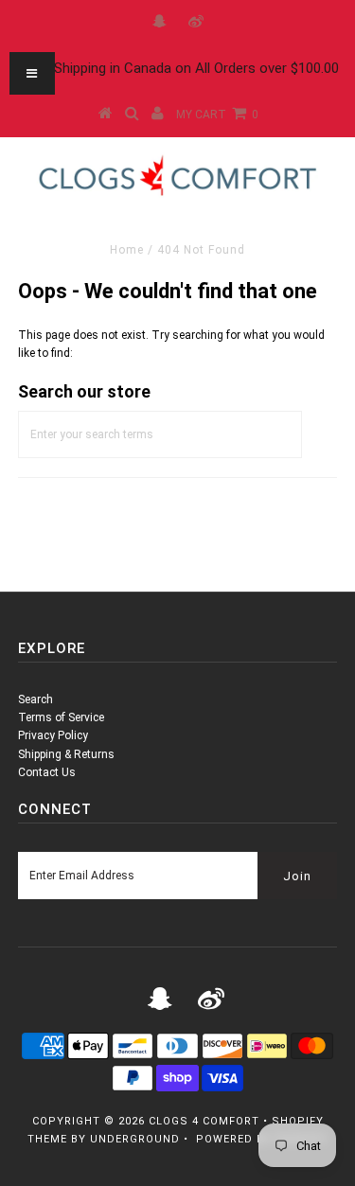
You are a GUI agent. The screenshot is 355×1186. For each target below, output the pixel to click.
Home (127, 250)
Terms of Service (61, 717)
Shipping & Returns (66, 754)
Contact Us (47, 772)
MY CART (217, 114)
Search (35, 699)
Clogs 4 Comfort (204, 1121)
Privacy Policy (53, 735)
